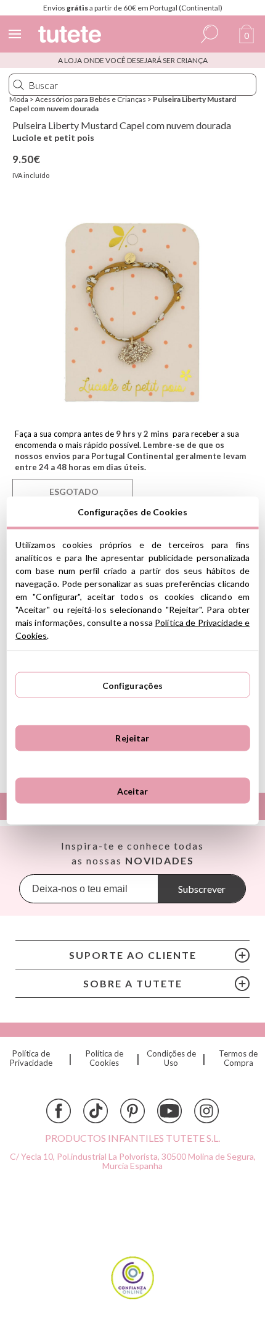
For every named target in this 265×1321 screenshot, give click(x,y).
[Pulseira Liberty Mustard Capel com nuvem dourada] (132, 311)
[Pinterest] (132, 1111)
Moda (18, 99)
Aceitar (133, 790)
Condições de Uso (171, 1058)
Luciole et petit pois (53, 137)
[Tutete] (71, 36)
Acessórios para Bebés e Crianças (90, 99)
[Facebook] (58, 1111)
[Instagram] (206, 1111)
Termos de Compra (238, 1058)
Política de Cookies (104, 1058)
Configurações (132, 685)
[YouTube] (169, 1111)
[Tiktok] (95, 1111)
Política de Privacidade (31, 1058)
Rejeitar (132, 738)
